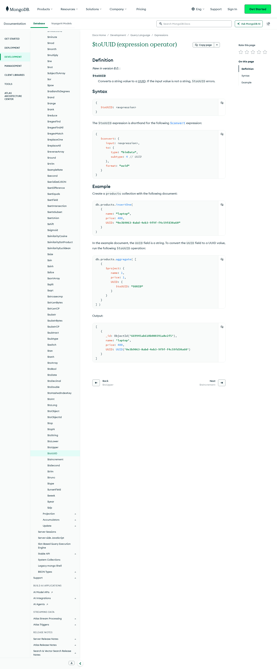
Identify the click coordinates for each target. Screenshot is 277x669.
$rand (50, 97)
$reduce (52, 115)
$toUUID (52, 453)
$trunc (51, 477)
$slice (50, 272)
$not (50, 67)
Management (13, 65)
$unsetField (54, 489)
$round (51, 157)
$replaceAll (54, 145)
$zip (49, 507)
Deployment (12, 47)
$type (50, 483)
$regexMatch (55, 133)
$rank (50, 109)
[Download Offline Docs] (72, 663)
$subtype (52, 338)
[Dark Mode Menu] (268, 23)
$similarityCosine (57, 236)
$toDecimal (54, 380)
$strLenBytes (55, 302)
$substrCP (53, 326)
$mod (50, 42)
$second (52, 175)
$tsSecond (53, 465)
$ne (49, 61)
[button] (198, 9)
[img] (241, 52)
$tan (50, 350)
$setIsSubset (54, 211)
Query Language (140, 35)
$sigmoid (52, 230)
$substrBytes (54, 320)
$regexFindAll (55, 127)
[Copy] (222, 102)
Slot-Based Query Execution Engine (54, 545)
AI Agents (39, 604)
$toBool (51, 368)
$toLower (52, 441)
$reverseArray (55, 151)
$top (50, 423)
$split (50, 284)
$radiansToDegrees (58, 91)
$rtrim (50, 163)
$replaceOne (55, 139)
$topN (51, 429)
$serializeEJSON (56, 181)
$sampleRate (55, 169)
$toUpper (52, 447)
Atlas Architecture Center (13, 96)
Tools (8, 84)
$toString (52, 435)
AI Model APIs (41, 592)
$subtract (53, 332)
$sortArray (53, 278)
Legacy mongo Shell (50, 565)
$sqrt (50, 290)
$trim (50, 471)
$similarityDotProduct (60, 242)
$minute (52, 36)
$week (51, 495)
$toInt (50, 398)
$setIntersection (57, 205)
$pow (50, 85)
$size (50, 254)
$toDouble (53, 386)
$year (50, 501)
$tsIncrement (55, 459)
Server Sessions (47, 531)
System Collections (49, 559)
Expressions (161, 35)
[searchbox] (194, 23)
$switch (51, 344)
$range (51, 103)
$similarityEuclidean (59, 248)
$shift (50, 224)
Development (118, 35)
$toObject (53, 411)
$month (52, 49)
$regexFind (53, 121)
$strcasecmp (55, 296)
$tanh (50, 356)
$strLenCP (53, 308)
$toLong (52, 405)
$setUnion (53, 217)
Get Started (257, 9)
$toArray (52, 362)
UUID (141, 81)
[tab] (39, 23)
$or (49, 79)
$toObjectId (54, 417)
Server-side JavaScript (51, 537)
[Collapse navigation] (80, 663)
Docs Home (99, 35)
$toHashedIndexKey (59, 392)
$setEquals (53, 193)
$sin (49, 260)
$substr (51, 314)
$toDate (52, 374)
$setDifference (56, 187)
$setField (52, 199)
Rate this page (247, 45)
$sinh (50, 266)
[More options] (217, 45)
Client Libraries (14, 75)
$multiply (52, 55)
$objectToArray (56, 73)
